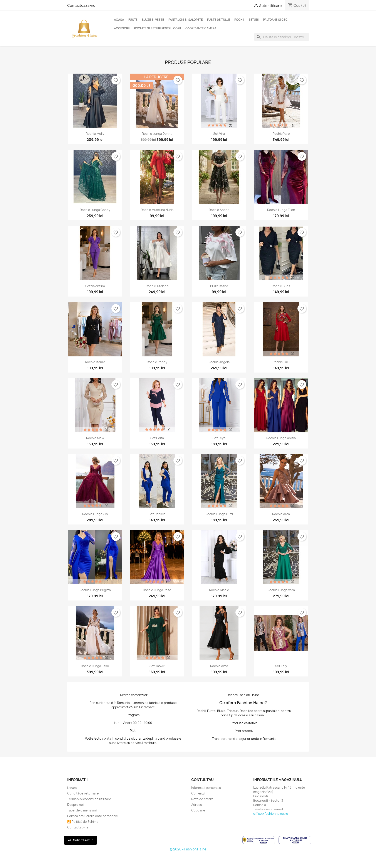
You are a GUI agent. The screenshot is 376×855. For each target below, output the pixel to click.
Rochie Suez (281, 286)
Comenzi (198, 793)
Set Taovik (156, 666)
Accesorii (122, 28)
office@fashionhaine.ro (270, 813)
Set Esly (281, 666)
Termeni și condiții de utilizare (89, 799)
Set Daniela (157, 514)
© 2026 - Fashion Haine (188, 849)
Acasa (119, 20)
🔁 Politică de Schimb (82, 822)
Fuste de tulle (218, 20)
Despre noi (75, 805)
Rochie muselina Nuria (157, 210)
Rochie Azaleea (157, 286)
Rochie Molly (95, 134)
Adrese (196, 805)
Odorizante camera (200, 28)
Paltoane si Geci (276, 20)
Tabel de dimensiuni (82, 810)
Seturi (253, 20)
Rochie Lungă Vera (281, 590)
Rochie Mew (95, 438)
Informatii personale (206, 788)
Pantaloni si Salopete (185, 20)
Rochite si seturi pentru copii (157, 28)
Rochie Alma (219, 666)
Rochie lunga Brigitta (95, 590)
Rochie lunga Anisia (281, 438)
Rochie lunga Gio (95, 514)
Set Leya (219, 438)
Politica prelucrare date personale (92, 816)
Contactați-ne (78, 827)
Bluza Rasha (219, 286)
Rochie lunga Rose (157, 590)
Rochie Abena (219, 210)
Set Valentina (95, 286)
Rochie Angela (219, 362)
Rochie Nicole (219, 590)
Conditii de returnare (83, 793)
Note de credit (202, 799)
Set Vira (219, 134)
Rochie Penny (157, 362)
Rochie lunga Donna (157, 134)
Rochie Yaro (281, 134)
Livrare (72, 788)
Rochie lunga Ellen (281, 210)
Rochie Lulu (281, 362)
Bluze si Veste (153, 20)
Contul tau (202, 779)
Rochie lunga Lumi (219, 514)
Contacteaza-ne (81, 5)
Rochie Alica (281, 514)
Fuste (133, 20)
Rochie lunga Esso (95, 666)
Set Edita (157, 438)
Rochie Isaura (95, 362)
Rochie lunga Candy (95, 210)
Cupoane (198, 810)
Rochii (239, 20)
